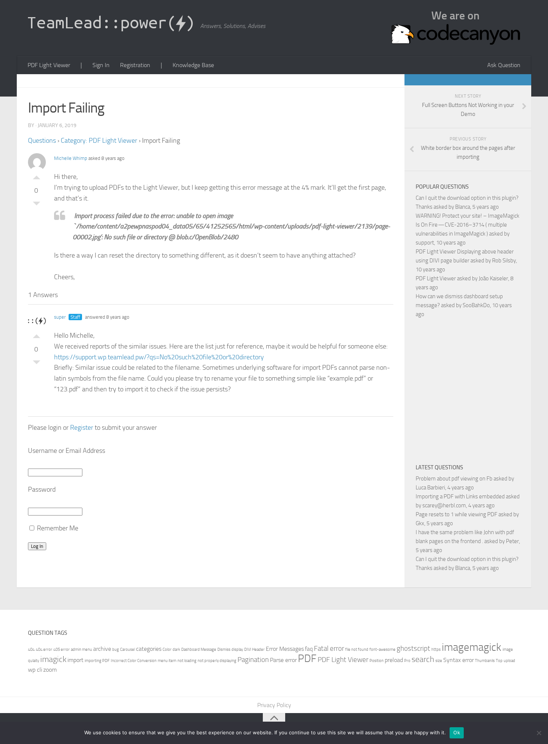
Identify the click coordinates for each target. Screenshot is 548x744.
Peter (512, 541)
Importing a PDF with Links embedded (460, 496)
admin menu (81, 649)
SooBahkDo (476, 305)
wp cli (35, 669)
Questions (42, 140)
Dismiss (223, 649)
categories (148, 648)
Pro (407, 660)
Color (167, 649)
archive (102, 648)
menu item (167, 660)
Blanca (462, 207)
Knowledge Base (193, 65)
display (237, 649)
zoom (50, 669)
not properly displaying (217, 660)
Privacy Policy (274, 705)
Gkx (420, 523)
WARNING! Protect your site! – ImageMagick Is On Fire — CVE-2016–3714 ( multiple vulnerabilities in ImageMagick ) (467, 224)
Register (81, 427)
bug (115, 649)
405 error (61, 649)
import (75, 659)
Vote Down (36, 205)
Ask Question (503, 65)
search (423, 659)
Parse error (283, 659)
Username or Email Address (66, 451)
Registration (135, 65)
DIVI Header (254, 649)
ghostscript (413, 648)
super (60, 317)
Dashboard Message (198, 649)
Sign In (101, 65)
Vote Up (36, 175)
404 (31, 649)
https (436, 649)
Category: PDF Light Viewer (99, 140)
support (425, 242)
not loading (186, 660)
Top (499, 660)
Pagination (253, 659)
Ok (456, 732)
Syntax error (458, 659)
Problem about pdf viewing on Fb (454, 478)
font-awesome (382, 649)
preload (394, 659)
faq (309, 648)
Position (376, 660)
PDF (307, 658)
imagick (53, 659)
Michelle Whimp (70, 158)
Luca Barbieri (430, 487)
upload (509, 660)
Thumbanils (485, 660)
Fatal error (329, 648)
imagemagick (471, 647)
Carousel (127, 649)
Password (42, 489)
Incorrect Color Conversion (134, 660)
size (438, 660)
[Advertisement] (478, 389)
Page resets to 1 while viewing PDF (456, 514)
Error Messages (285, 648)
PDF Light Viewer (49, 65)
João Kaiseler (493, 278)
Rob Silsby (504, 260)
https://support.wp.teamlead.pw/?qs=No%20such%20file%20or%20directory (159, 357)
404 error (44, 649)
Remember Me (56, 528)
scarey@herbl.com (444, 505)
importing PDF (97, 660)
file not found (356, 649)
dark (176, 649)
